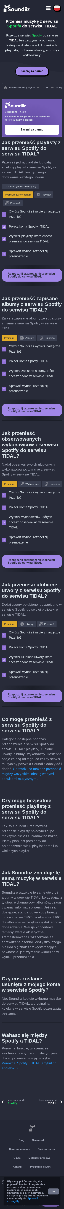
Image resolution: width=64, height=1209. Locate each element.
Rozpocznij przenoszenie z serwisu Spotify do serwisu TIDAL (31, 275)
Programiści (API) (40, 1166)
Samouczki (38, 1140)
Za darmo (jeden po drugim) (20, 186)
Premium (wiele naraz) (18, 194)
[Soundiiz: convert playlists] (32, 1128)
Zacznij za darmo (32, 71)
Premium (9, 337)
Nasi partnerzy (46, 1149)
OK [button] (53, 1191)
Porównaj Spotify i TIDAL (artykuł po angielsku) (29, 1065)
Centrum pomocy (19, 1149)
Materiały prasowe (39, 1157)
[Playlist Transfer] (17, 8)
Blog (21, 1140)
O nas (17, 1157)
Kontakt (17, 1166)
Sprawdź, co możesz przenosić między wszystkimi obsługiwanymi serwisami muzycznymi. (31, 774)
